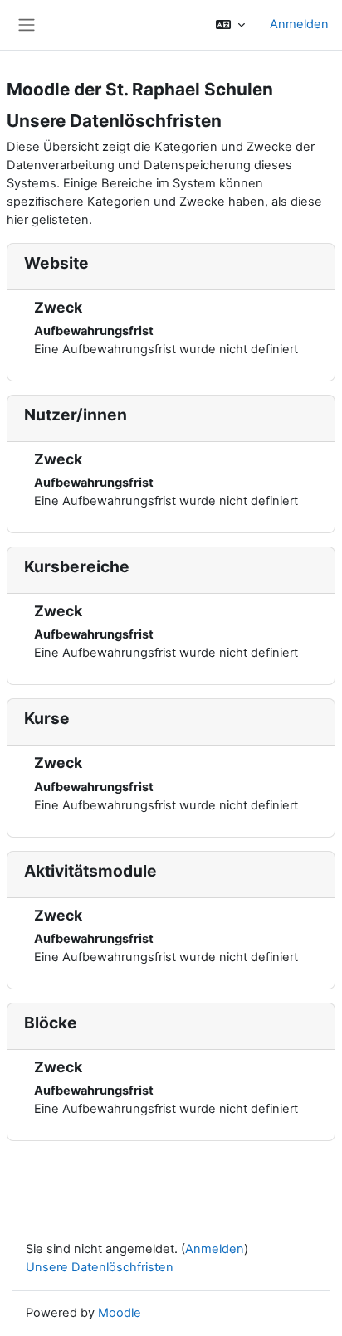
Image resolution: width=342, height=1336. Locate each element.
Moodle (119, 1312)
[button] (230, 25)
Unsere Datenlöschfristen (99, 1267)
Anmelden (299, 24)
